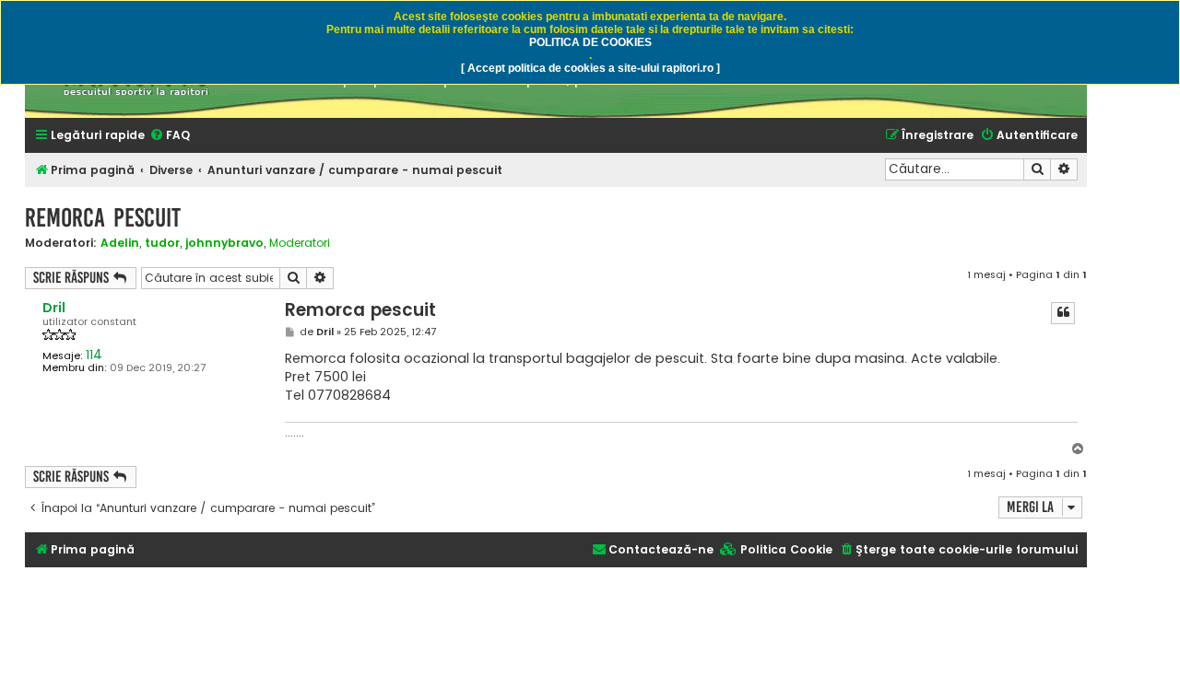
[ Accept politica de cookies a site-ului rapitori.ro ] (590, 68)
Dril (53, 308)
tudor (162, 243)
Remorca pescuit (103, 218)
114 (94, 355)
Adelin (119, 243)
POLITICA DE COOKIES (590, 42)
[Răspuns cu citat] (1063, 313)
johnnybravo (224, 243)
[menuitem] (169, 135)
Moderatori (299, 243)
